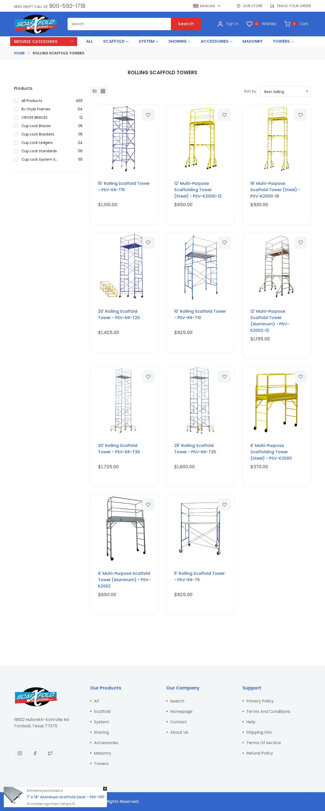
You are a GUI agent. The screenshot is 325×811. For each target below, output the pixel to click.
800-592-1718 (67, 6)
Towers (101, 764)
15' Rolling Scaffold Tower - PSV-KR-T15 (124, 187)
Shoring (101, 732)
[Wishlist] (148, 114)
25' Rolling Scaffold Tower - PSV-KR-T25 (195, 449)
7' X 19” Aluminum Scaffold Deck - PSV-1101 (65, 797)
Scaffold (102, 711)
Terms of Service (263, 743)
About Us (179, 732)
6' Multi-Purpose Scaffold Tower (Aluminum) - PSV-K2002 (124, 579)
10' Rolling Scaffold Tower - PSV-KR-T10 (200, 314)
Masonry (102, 753)
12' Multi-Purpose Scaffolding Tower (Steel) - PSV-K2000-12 (198, 190)
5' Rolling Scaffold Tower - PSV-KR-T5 (199, 576)
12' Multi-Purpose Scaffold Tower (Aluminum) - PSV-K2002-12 (269, 320)
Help (250, 722)
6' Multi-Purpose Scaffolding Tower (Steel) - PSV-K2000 (271, 452)
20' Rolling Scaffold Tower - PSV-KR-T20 (119, 314)
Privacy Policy (260, 701)
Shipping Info (259, 732)
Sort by (250, 91)
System (101, 722)
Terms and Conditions (268, 711)
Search (186, 24)
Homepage (181, 711)
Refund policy (259, 753)
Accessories (106, 743)
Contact (178, 722)
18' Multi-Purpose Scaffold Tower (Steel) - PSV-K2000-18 (275, 190)
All (96, 701)
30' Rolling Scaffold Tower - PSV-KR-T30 (119, 449)
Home (19, 53)
